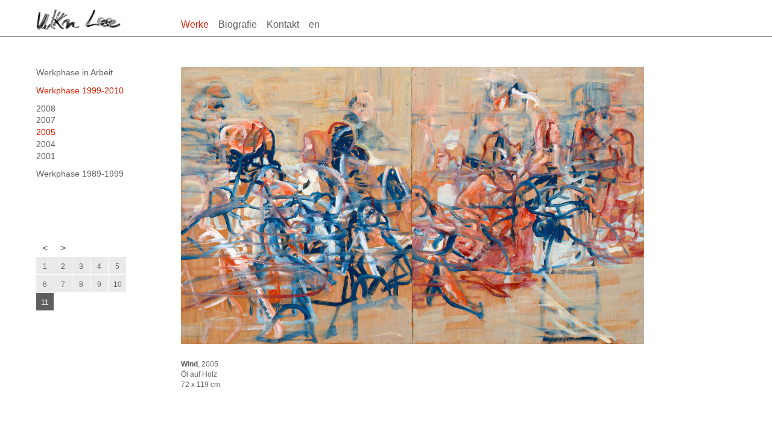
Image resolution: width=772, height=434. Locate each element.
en (314, 24)
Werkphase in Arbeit (74, 72)
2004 (45, 144)
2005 (45, 132)
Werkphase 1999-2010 (80, 90)
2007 (45, 120)
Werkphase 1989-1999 (80, 173)
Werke (195, 24)
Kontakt (283, 24)
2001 (45, 156)
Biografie (237, 24)
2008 (45, 108)
